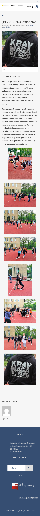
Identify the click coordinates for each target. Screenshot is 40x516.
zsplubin (30, 25)
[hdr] (20, 163)
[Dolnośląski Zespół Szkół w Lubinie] (13, 5)
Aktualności (6, 27)
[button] (29, 7)
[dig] (20, 369)
